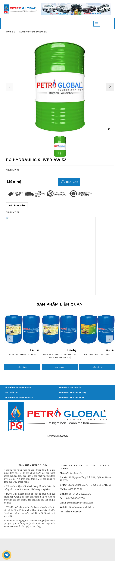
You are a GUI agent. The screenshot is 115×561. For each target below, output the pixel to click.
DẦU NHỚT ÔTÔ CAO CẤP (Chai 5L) (72, 393)
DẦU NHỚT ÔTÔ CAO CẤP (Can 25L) (18, 388)
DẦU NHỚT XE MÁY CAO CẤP (70, 388)
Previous (10, 338)
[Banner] (76, 9)
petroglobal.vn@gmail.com (80, 502)
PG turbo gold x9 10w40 (73, 354)
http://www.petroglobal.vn (81, 507)
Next (109, 338)
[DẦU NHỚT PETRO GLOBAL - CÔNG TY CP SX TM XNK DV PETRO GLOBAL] (20, 9)
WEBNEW (77, 512)
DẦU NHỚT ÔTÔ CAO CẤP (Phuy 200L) (19, 398)
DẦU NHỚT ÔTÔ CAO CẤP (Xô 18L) (72, 398)
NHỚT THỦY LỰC (11, 393)
